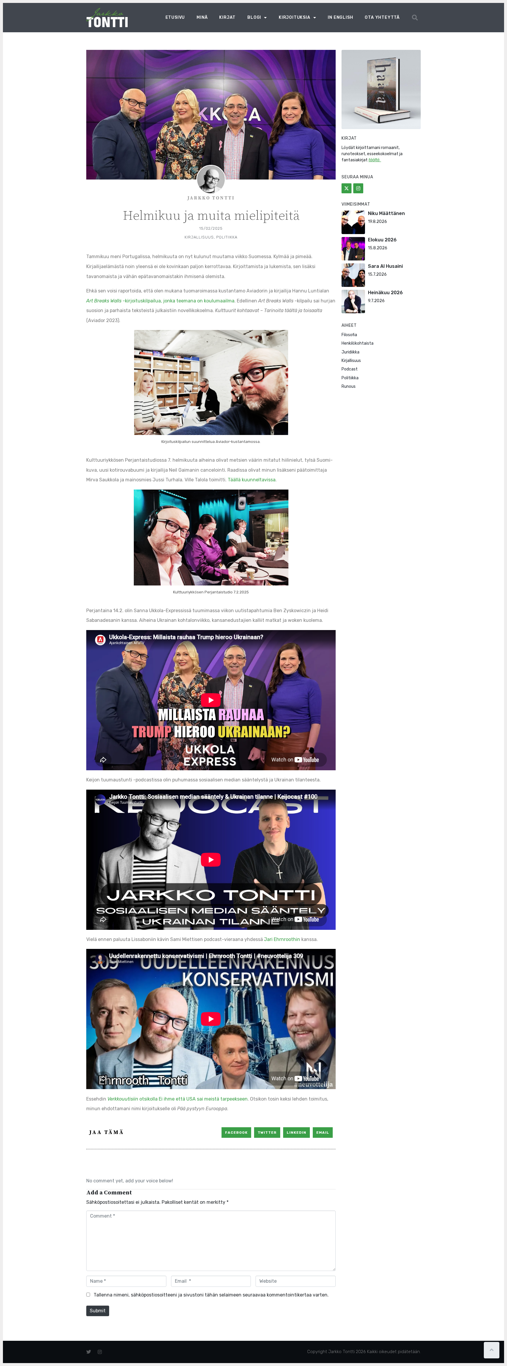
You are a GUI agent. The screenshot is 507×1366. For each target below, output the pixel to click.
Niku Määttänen (386, 213)
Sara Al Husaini (385, 266)
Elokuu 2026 (382, 240)
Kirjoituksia (294, 17)
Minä (202, 17)
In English (340, 17)
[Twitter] (346, 188)
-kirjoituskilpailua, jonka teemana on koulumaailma (160, 301)
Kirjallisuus (199, 237)
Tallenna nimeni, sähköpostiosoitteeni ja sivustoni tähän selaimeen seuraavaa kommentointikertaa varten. (211, 1295)
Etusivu (175, 17)
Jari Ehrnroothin (282, 939)
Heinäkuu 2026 (385, 292)
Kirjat (227, 17)
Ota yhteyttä (382, 17)
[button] (415, 17)
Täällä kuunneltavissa (252, 480)
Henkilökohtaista (358, 343)
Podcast (350, 369)
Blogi (254, 17)
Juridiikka (350, 352)
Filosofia (349, 334)
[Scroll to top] (491, 1350)
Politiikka (226, 237)
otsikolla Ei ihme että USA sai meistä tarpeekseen (177, 1099)
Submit (98, 1310)
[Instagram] (358, 188)
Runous (349, 386)
